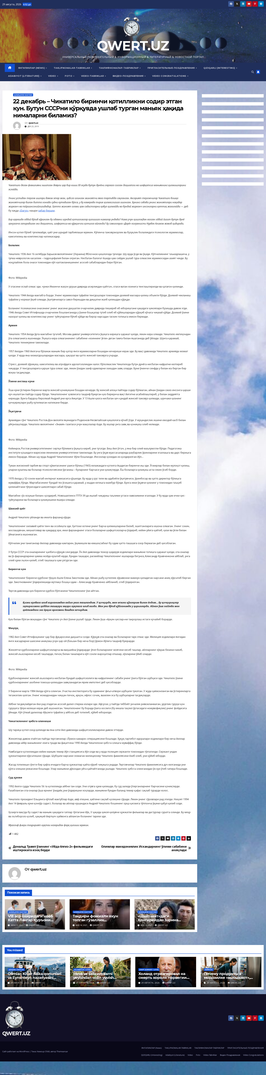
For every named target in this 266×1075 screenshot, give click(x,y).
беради (50, 210)
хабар (42, 210)
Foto (69, 76)
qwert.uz (33, 123)
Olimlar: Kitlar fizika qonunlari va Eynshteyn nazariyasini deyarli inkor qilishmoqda (34, 977)
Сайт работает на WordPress (16, 1051)
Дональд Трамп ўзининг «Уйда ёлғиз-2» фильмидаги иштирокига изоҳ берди (53, 848)
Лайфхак (209, 970)
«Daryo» (24, 210)
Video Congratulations (169, 76)
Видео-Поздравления (128, 76)
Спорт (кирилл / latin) (149, 970)
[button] (252, 72)
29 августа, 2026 (20, 982)
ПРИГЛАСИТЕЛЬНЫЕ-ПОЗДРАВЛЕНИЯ (171, 68)
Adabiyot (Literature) (24, 76)
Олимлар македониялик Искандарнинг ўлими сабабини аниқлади (144, 848)
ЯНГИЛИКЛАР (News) (32, 68)
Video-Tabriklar (93, 76)
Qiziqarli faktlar (16, 970)
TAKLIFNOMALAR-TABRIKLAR (72, 68)
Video (52, 76)
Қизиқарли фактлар (23, 95)
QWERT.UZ (133, 46)
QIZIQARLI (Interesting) (220, 68)
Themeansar (62, 1051)
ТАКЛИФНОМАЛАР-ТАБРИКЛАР (119, 68)
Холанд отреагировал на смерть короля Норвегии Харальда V (162, 977)
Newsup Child (43, 1051)
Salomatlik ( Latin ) (82, 970)
